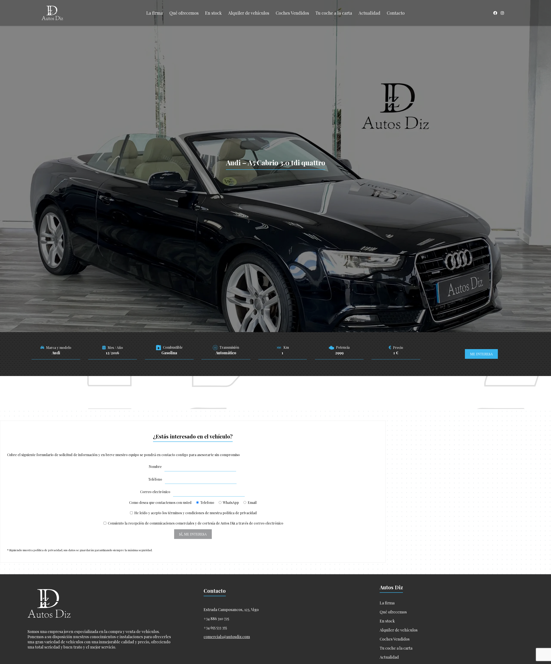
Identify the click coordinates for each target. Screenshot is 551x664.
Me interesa (481, 354)
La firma (154, 13)
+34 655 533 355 (215, 627)
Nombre (155, 466)
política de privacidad (240, 513)
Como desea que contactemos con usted (193, 502)
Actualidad (369, 13)
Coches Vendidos (292, 13)
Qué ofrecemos (184, 13)
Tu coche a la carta (334, 13)
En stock (213, 13)
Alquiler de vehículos (248, 13)
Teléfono (155, 479)
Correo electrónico (155, 491)
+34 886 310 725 (216, 618)
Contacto (396, 13)
